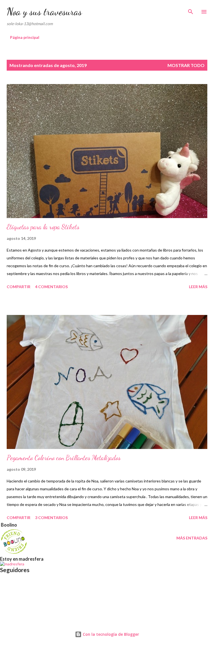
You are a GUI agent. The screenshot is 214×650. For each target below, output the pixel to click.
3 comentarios (51, 517)
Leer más (198, 286)
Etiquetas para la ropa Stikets (43, 227)
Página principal (24, 37)
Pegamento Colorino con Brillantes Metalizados (64, 458)
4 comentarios (51, 286)
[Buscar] (190, 10)
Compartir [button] (18, 286)
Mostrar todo (186, 65)
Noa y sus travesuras (44, 12)
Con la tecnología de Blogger (110, 634)
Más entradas (191, 538)
